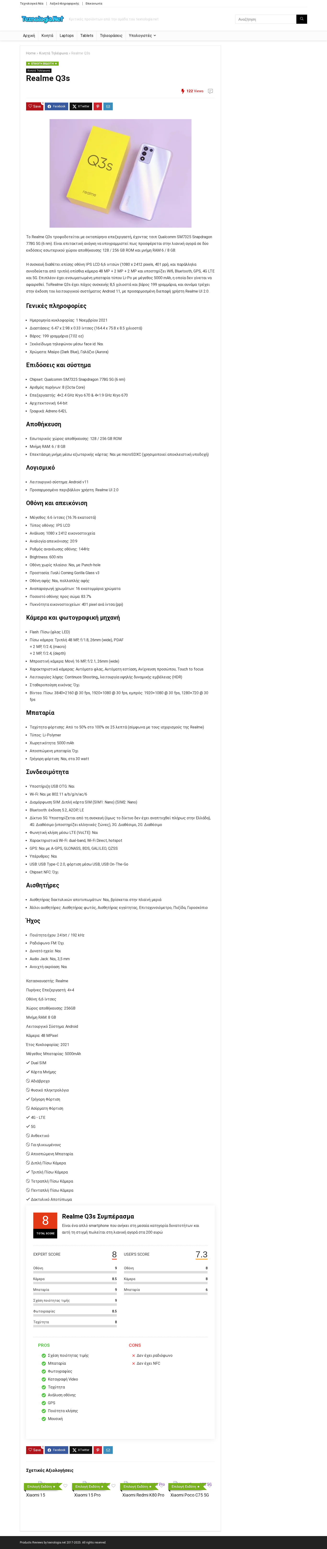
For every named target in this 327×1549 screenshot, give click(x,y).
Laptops (67, 35)
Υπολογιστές (140, 35)
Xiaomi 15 (35, 1495)
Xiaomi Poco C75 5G (189, 1495)
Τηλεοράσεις (111, 35)
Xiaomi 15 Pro (87, 1495)
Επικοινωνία (94, 3)
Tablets (86, 35)
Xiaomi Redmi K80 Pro (143, 1495)
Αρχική (29, 35)
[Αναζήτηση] (301, 19)
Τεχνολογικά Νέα (31, 3)
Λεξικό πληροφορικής (64, 3)
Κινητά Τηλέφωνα (53, 53)
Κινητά (47, 35)
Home (31, 53)
